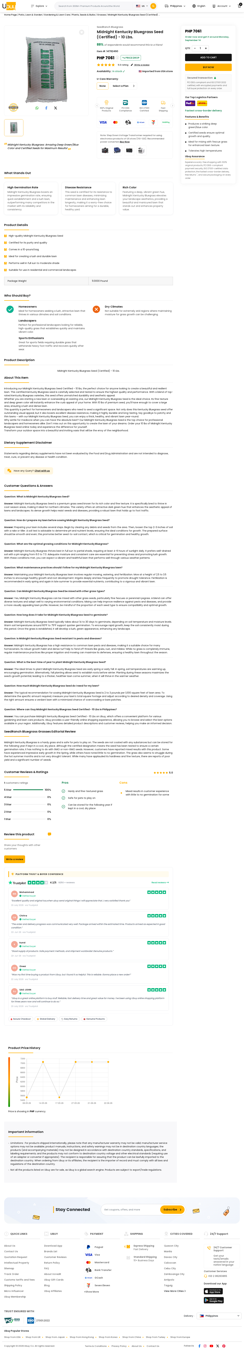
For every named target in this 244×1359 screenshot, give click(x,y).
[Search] (153, 6)
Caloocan (170, 1262)
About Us (9, 1245)
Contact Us (11, 1251)
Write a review (14, 859)
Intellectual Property (16, 1262)
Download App (53, 1245)
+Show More (91, 1291)
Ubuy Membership (15, 1296)
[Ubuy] (9, 6)
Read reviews (159, 882)
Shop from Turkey (155, 1337)
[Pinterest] (224, 1346)
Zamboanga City (174, 1274)
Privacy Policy (119, 1346)
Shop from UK (33, 1337)
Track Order (11, 1274)
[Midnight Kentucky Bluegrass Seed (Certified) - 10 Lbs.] (46, 70)
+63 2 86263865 (217, 1276)
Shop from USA (12, 1337)
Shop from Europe (180, 1337)
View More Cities (174, 1291)
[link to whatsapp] (37, 108)
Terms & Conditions (96, 1346)
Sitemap (9, 1268)
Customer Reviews (55, 1257)
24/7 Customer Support (222, 1249)
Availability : (104, 71)
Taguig (168, 1285)
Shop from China (131, 1337)
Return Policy (52, 1262)
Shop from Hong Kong (82, 1337)
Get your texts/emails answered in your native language (223, 1260)
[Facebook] (199, 1346)
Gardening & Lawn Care (57, 14)
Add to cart (208, 57)
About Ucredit (52, 1274)
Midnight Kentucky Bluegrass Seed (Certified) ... (134, 14)
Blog (47, 1285)
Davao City (170, 1257)
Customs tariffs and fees (19, 1279)
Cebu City (170, 1268)
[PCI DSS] (12, 1321)
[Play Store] (214, 1301)
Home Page (10, 14)
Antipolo (169, 1279)
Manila (168, 1251)
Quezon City (171, 1245)
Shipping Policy (13, 1285)
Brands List (50, 1251)
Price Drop (132, 57)
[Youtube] (211, 1346)
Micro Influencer (14, 1291)
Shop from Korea (108, 1337)
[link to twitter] (55, 108)
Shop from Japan (55, 1337)
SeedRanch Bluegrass (110, 27)
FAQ (46, 1268)
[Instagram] (205, 1346)
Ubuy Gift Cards (54, 1279)
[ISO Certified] (37, 1320)
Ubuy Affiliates (53, 1291)
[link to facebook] (46, 108)
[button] (175, 6)
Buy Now (125, 141)
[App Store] (214, 1292)
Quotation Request (15, 1257)
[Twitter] (218, 1346)
